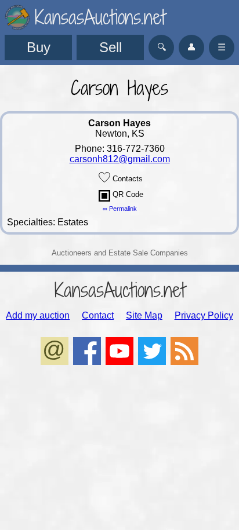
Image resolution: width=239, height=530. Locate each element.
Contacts (126, 178)
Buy (38, 47)
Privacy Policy (204, 315)
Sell (110, 47)
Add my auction (38, 315)
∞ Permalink (120, 208)
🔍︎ (161, 47)
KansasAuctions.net (120, 290)
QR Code (126, 194)
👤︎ (191, 47)
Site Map (144, 315)
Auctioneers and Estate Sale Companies (120, 252)
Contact (98, 315)
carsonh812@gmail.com (120, 159)
